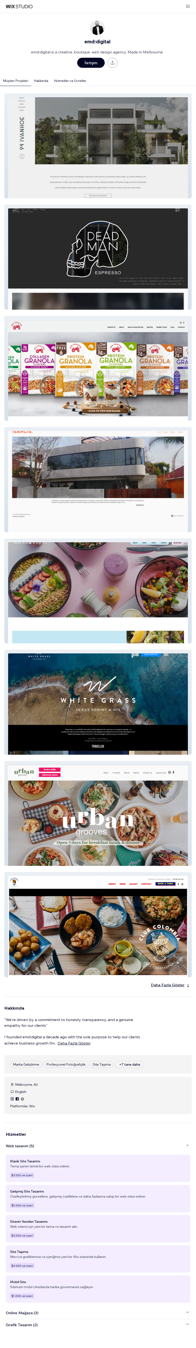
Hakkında (41, 81)
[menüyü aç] (188, 6)
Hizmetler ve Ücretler (70, 81)
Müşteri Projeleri (15, 81)
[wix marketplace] (19, 6)
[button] (98, 145)
